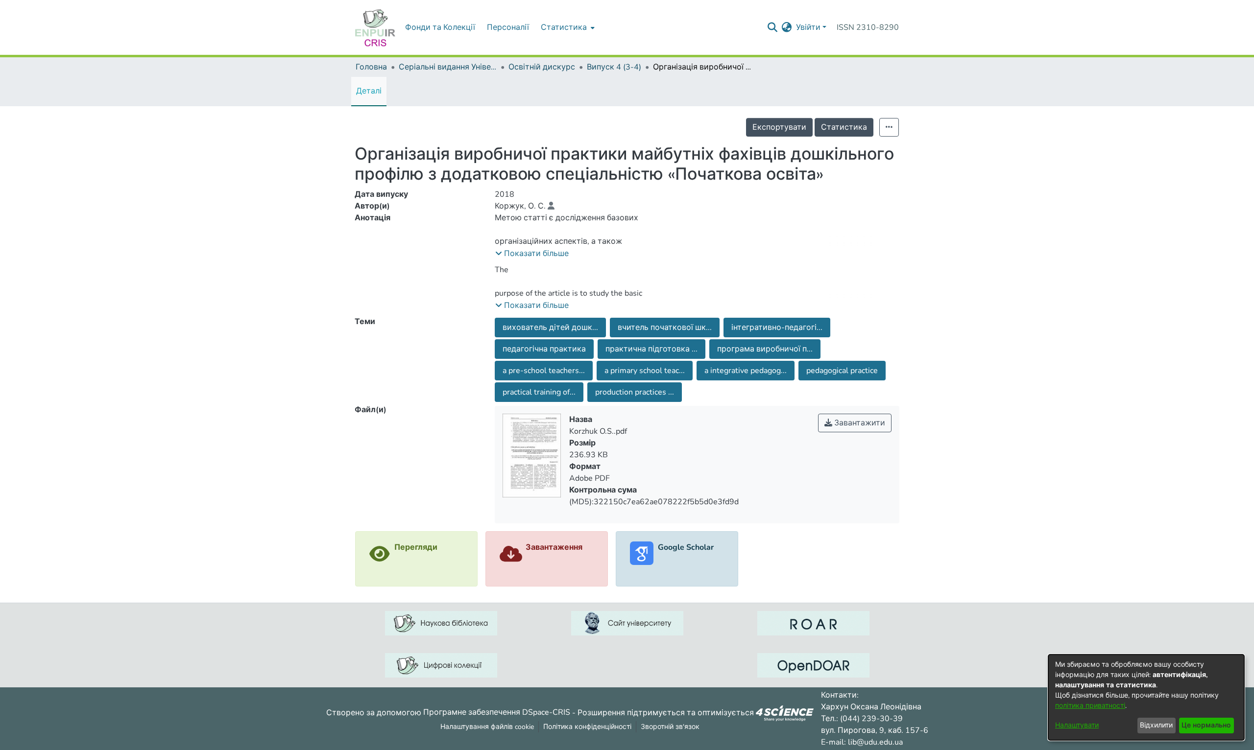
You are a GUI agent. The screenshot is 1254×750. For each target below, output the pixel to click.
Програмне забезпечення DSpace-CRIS (496, 712)
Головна (371, 67)
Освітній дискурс (541, 67)
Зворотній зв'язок (670, 726)
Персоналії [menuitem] (508, 27)
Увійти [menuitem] (808, 27)
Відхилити (1156, 725)
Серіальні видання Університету (448, 67)
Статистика (844, 127)
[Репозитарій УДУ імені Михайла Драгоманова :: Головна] (375, 27)
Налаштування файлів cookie (487, 726)
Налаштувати (1077, 725)
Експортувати (779, 127)
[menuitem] (567, 27)
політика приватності (1090, 705)
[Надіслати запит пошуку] (773, 27)
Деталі (369, 91)
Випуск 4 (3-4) (614, 67)
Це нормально (1206, 725)
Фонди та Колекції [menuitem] (440, 27)
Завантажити (858, 423)
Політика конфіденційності (587, 726)
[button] (532, 253)
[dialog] (1146, 697)
